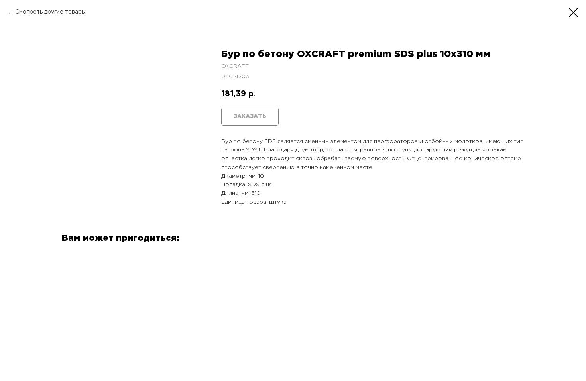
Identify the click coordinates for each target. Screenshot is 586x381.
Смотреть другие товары (50, 12)
